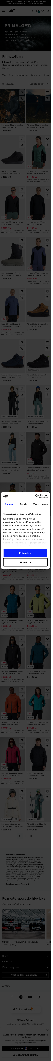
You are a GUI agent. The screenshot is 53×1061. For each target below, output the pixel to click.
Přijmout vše (25, 553)
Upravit (23, 562)
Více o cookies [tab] (40, 504)
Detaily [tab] (23, 504)
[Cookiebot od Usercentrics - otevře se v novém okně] (36, 496)
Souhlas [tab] (9, 504)
